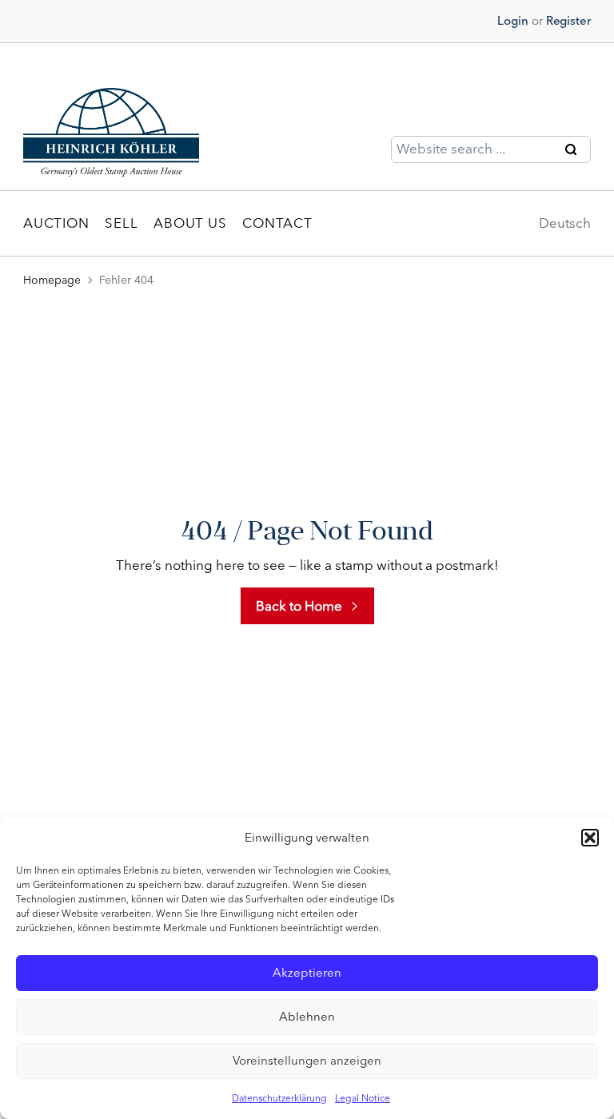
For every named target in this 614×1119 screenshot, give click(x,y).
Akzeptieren (307, 973)
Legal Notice (362, 1098)
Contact (277, 223)
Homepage (52, 280)
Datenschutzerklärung (279, 1098)
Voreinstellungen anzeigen (307, 1060)
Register (568, 21)
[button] (590, 838)
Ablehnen (307, 1016)
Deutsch (565, 223)
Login (512, 21)
